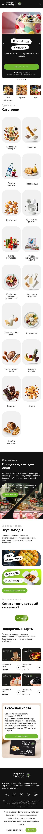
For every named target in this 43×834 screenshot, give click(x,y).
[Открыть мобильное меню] (3, 4)
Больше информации (15, 830)
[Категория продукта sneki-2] (31, 393)
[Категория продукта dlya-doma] (31, 207)
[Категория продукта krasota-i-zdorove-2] (31, 282)
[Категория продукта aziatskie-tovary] (11, 134)
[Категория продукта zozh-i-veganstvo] (11, 244)
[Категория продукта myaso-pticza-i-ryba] (11, 357)
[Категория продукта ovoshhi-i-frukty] (31, 357)
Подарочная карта (6, 665)
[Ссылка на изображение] (21, 775)
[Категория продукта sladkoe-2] (11, 393)
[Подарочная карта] (11, 654)
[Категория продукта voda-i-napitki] (11, 171)
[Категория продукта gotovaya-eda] (31, 170)
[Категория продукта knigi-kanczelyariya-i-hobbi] (31, 245)
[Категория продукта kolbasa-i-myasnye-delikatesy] (11, 283)
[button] (3, 44)
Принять (31, 830)
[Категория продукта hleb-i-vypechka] (11, 429)
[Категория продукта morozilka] (31, 320)
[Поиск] (40, 4)
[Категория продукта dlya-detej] (11, 207)
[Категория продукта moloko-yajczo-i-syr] (11, 320)
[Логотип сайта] (14, 3)
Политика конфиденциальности (22, 807)
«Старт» (21, 618)
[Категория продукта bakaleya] (31, 134)
